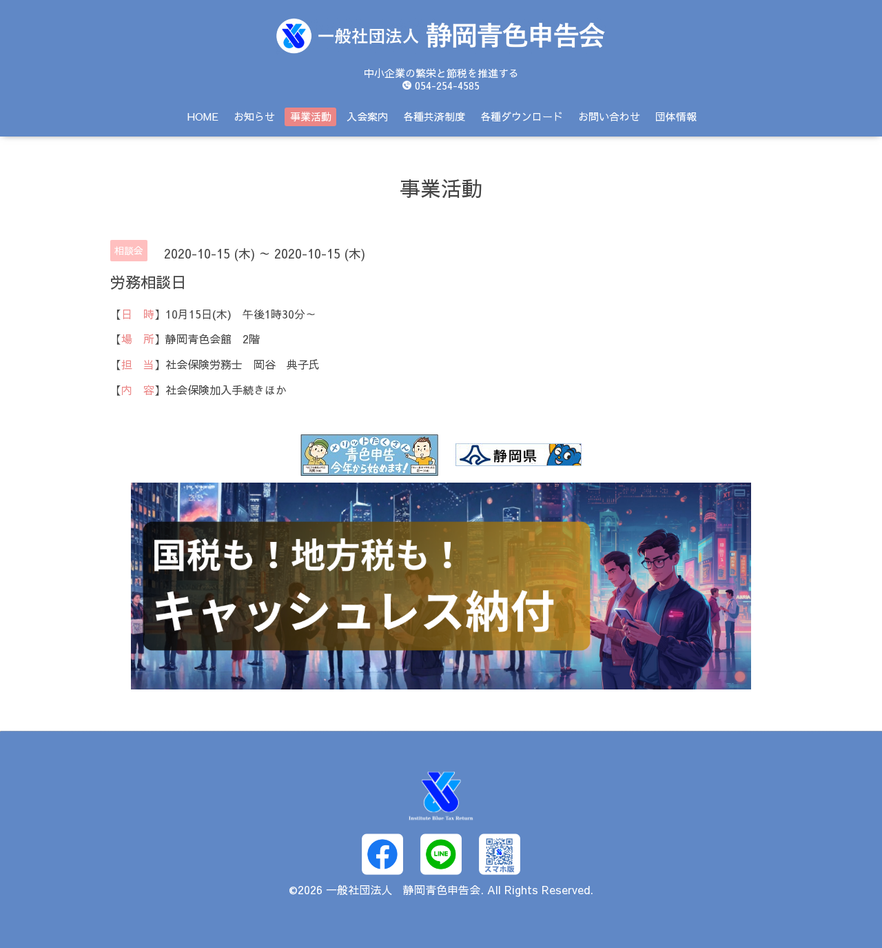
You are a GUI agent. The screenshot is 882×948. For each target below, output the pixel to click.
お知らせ (254, 116)
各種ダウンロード (521, 116)
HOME (202, 116)
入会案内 (367, 116)
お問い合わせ (609, 116)
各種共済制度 (434, 116)
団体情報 (676, 116)
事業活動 (310, 116)
